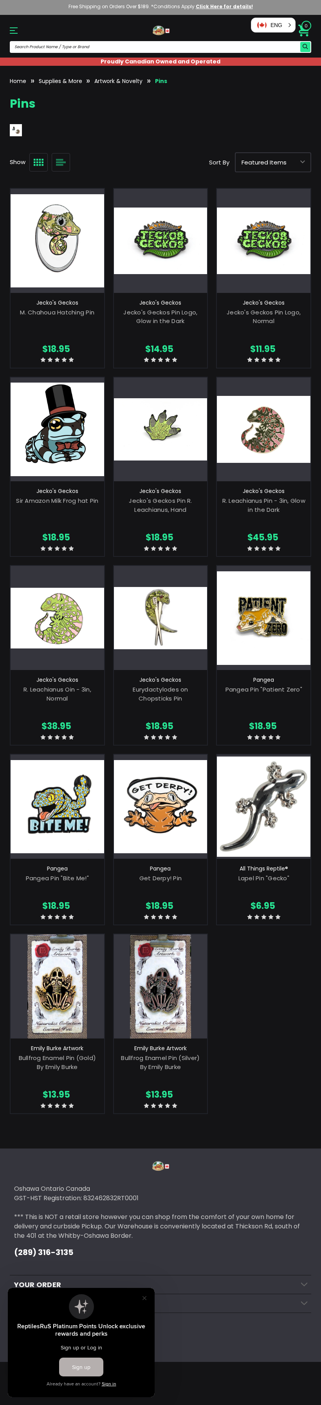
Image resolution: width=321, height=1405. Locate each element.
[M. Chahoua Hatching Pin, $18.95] (57, 241)
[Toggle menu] (17, 30)
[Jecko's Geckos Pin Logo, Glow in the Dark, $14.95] (160, 241)
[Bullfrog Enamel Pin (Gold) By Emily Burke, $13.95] (57, 986)
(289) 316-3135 (43, 1252)
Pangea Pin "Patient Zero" (263, 689)
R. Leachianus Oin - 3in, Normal (57, 693)
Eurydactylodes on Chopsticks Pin (160, 693)
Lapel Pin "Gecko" (263, 878)
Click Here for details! (224, 6)
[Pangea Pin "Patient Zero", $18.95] (263, 618)
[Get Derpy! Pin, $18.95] (160, 807)
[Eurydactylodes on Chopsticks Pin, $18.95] (160, 618)
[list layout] (61, 162)
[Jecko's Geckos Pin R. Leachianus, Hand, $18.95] (160, 429)
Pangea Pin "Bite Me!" (57, 878)
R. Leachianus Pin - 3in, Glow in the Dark (263, 505)
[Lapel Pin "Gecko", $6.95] (263, 807)
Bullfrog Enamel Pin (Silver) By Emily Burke (160, 1062)
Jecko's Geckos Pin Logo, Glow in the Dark (160, 316)
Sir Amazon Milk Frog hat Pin (57, 501)
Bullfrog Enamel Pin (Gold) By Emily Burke (57, 1062)
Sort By (219, 162)
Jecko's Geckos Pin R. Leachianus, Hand (160, 505)
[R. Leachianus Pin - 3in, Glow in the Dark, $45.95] (263, 429)
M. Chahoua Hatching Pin (57, 312)
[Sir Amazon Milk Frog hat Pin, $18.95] (57, 429)
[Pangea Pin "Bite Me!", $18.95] (57, 807)
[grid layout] (38, 162)
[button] (273, 25)
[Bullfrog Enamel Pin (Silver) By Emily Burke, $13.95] (160, 986)
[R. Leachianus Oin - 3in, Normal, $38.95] (57, 618)
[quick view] (57, 251)
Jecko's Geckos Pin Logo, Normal (264, 316)
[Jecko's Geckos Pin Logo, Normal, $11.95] (263, 241)
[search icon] (305, 47)
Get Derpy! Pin (160, 878)
